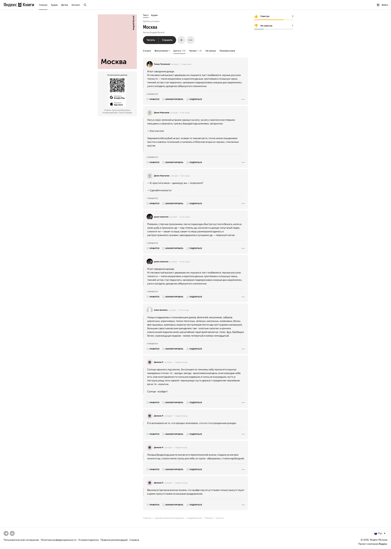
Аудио (54, 5)
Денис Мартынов (161, 113)
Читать (151, 40)
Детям (64, 5)
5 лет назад (185, 113)
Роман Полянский (162, 64)
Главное (43, 5)
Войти (385, 5)
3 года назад (186, 64)
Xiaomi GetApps (125, 113)
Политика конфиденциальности (58, 539)
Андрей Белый (157, 32)
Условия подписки (88, 539)
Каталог (76, 5)
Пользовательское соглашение (21, 539)
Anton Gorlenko (161, 310)
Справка (134, 539)
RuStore (107, 110)
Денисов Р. (159, 362)
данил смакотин (161, 217)
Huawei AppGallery (110, 113)
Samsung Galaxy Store (121, 110)
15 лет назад (183, 310)
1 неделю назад (180, 362)
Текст (146, 15)
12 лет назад (184, 217)
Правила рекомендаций (114, 539)
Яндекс (383, 543)
